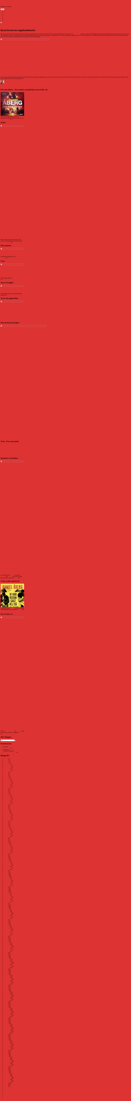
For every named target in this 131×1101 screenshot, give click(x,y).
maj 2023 (6, 807)
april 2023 (6, 809)
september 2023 (7, 802)
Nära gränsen (7, 13)
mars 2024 (6, 794)
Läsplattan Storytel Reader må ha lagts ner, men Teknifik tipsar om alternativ (26, 746)
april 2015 (6, 940)
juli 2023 (6, 805)
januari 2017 (7, 911)
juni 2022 (6, 823)
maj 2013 (6, 971)
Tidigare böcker (7, 17)
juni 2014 (6, 954)
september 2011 (7, 999)
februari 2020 (7, 861)
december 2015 (7, 929)
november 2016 (7, 914)
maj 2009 (6, 1037)
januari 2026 (7, 764)
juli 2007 (6, 1067)
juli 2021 (6, 838)
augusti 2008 (7, 1049)
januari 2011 (7, 1010)
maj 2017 (6, 906)
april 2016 (6, 924)
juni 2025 (6, 773)
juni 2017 (6, 904)
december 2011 (7, 995)
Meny (2, 9)
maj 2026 (6, 760)
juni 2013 (6, 970)
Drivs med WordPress (12, 1099)
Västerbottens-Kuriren (76, 83)
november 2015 (7, 930)
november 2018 (7, 881)
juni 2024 (6, 790)
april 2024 (6, 792)
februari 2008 (7, 1057)
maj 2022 (6, 824)
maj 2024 (6, 791)
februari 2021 (7, 844)
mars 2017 (6, 909)
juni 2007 (6, 1068)
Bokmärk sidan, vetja (29, 78)
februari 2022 (7, 828)
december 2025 (7, 765)
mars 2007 (6, 1072)
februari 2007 (7, 1074)
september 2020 (7, 851)
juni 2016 (6, 921)
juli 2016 (6, 919)
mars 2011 (6, 1007)
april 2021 (6, 842)
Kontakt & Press (8, 20)
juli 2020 (6, 854)
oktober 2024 (7, 784)
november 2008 (7, 1045)
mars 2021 (6, 843)
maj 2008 (6, 1053)
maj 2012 (6, 988)
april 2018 (6, 891)
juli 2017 (6, 903)
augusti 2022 (7, 820)
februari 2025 (7, 779)
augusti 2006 (7, 1082)
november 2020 (7, 848)
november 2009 (7, 1029)
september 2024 (7, 786)
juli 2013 (6, 969)
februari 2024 (7, 795)
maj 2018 (6, 889)
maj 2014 (6, 955)
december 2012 (7, 978)
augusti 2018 (7, 885)
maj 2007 (6, 1070)
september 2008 (7, 1048)
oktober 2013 (7, 964)
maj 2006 (6, 1086)
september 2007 (7, 1064)
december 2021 (7, 831)
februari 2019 (7, 877)
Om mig (6, 18)
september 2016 (7, 917)
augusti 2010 (7, 1016)
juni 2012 (6, 986)
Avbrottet (6, 16)
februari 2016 (7, 926)
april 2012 (6, 989)
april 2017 (6, 907)
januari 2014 (7, 960)
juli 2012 (6, 985)
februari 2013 (7, 975)
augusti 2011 (7, 1000)
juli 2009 (6, 1034)
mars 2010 (6, 1023)
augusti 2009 (7, 1033)
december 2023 (7, 798)
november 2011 (7, 996)
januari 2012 (7, 993)
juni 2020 (6, 855)
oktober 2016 (7, 915)
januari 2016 (7, 928)
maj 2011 (6, 1004)
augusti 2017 (7, 902)
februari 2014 (7, 959)
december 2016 (7, 913)
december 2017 (7, 896)
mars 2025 (6, 777)
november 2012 (7, 979)
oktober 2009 (7, 1030)
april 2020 (6, 858)
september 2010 (7, 1015)
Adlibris (16, 577)
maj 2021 (6, 840)
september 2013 (7, 966)
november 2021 (7, 832)
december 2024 (7, 782)
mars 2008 (6, 1056)
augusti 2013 (7, 967)
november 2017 (7, 898)
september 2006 (7, 1081)
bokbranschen (38, 83)
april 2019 (6, 874)
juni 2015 (6, 937)
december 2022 (7, 814)
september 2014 (7, 949)
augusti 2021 (7, 836)
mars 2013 (6, 974)
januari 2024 (7, 797)
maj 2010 (6, 1020)
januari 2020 (7, 862)
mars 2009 (6, 1040)
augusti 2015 (7, 934)
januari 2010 (7, 1026)
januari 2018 (7, 895)
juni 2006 (6, 1085)
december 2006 (7, 1076)
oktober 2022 (7, 817)
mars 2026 (6, 762)
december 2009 (7, 1027)
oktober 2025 (7, 768)
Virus (5, 12)
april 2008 (6, 1055)
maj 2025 (6, 775)
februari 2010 (7, 1025)
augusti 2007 (7, 1065)
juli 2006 (6, 1083)
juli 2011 (6, 1001)
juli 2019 (6, 870)
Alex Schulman (30, 83)
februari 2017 (7, 910)
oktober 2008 (7, 1046)
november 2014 (7, 947)
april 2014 (6, 956)
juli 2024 (6, 788)
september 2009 (7, 1031)
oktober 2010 (7, 1014)
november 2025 (7, 767)
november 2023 (7, 799)
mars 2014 (6, 958)
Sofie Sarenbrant (62, 83)
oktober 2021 (7, 833)
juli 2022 (6, 821)
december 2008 (7, 1044)
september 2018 (7, 884)
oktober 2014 (7, 948)
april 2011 (6, 1005)
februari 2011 (7, 1008)
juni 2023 (6, 806)
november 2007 (7, 1061)
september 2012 (7, 982)
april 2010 (6, 1022)
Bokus (21, 577)
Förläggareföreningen (47, 83)
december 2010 (7, 1011)
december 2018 (7, 880)
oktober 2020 (7, 850)
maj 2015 (6, 939)
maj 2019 (6, 873)
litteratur (55, 83)
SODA (5, 14)
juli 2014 (6, 952)
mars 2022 (6, 827)
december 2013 (7, 962)
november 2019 (7, 865)
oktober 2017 (7, 899)
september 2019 (7, 868)
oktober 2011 (7, 997)
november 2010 (7, 1012)
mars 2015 (6, 941)
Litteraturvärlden (23, 83)
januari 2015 (7, 944)
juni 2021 (6, 839)
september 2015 (7, 933)
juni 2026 (6, 758)
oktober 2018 (7, 883)
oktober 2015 (7, 932)
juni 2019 (6, 872)
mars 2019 (6, 876)
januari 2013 (7, 977)
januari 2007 (7, 1075)
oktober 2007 (7, 1063)
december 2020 (7, 847)
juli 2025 (6, 772)
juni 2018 (6, 888)
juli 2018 (6, 887)
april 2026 (6, 761)
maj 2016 (6, 922)
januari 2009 (7, 1042)
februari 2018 (7, 893)
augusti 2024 (7, 787)
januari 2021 (7, 846)
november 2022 (7, 816)
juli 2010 (6, 1018)
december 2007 (7, 1060)
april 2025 (6, 776)
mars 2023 (6, 810)
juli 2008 (6, 1050)
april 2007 (6, 1071)
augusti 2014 (7, 951)
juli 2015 (6, 936)
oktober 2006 (7, 1079)
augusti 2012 (7, 984)
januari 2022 (7, 829)
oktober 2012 (7, 981)
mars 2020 (6, 859)
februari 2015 (7, 943)
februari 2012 (7, 992)
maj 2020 (6, 857)
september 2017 (7, 900)
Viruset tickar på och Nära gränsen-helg (21, 748)
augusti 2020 (7, 853)
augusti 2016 (7, 918)
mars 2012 (6, 990)
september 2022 (7, 818)
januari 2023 (7, 813)
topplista (68, 83)
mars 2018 (6, 892)
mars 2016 (6, 925)
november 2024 (7, 783)
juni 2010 (6, 1019)
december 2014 (7, 945)
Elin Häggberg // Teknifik (10, 752)
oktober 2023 (7, 801)
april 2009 (6, 1038)
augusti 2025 (7, 771)
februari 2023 (7, 812)
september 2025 (7, 769)
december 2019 (7, 863)
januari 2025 (7, 780)
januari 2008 (7, 1059)
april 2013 (6, 973)
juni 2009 (6, 1035)
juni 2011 (6, 1003)
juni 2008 (6, 1052)
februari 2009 (7, 1041)
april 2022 (6, 825)
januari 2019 (7, 878)
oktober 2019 (7, 866)
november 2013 (7, 963)
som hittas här (76, 34)
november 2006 (7, 1078)
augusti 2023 (7, 803)
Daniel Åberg (4, 4)
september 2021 (7, 835)
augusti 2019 (7, 869)
